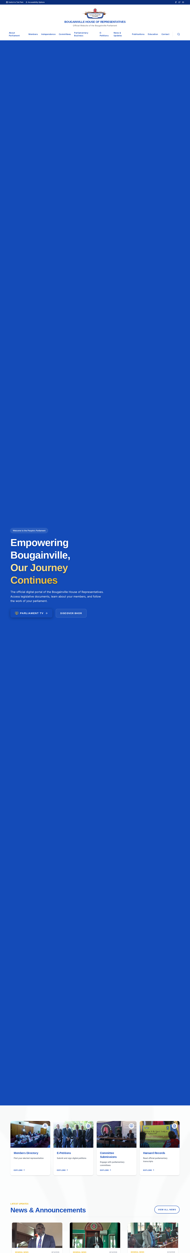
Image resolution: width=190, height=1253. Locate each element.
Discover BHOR (71, 613)
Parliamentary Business (81, 34)
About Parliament (14, 34)
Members (33, 34)
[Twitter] (179, 2)
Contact (165, 34)
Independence (48, 34)
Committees (65, 34)
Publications (138, 34)
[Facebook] (176, 2)
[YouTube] (183, 2)
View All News (167, 1207)
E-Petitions (104, 34)
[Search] (178, 34)
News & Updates (118, 34)
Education (153, 34)
